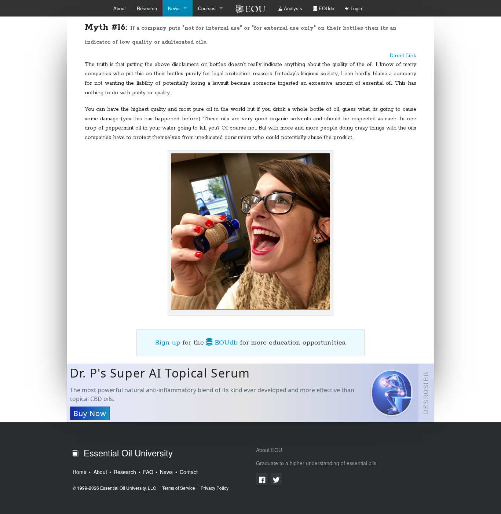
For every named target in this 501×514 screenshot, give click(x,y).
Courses (207, 8)
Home (80, 471)
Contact (189, 471)
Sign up (167, 343)
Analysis (292, 8)
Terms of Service (178, 488)
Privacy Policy (214, 488)
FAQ (148, 471)
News (174, 8)
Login (355, 8)
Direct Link (403, 55)
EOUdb (325, 8)
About (119, 8)
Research (147, 8)
